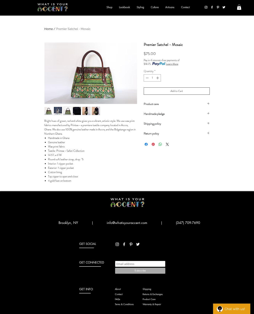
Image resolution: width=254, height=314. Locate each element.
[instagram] (206, 7)
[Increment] (157, 77)
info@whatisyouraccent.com (127, 222)
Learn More (172, 64)
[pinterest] (218, 7)
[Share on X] (167, 144)
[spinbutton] (152, 77)
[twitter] (224, 7)
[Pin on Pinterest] (153, 144)
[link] (239, 7)
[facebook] (212, 7)
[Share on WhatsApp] (160, 144)
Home (48, 29)
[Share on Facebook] (146, 144)
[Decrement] (146, 77)
